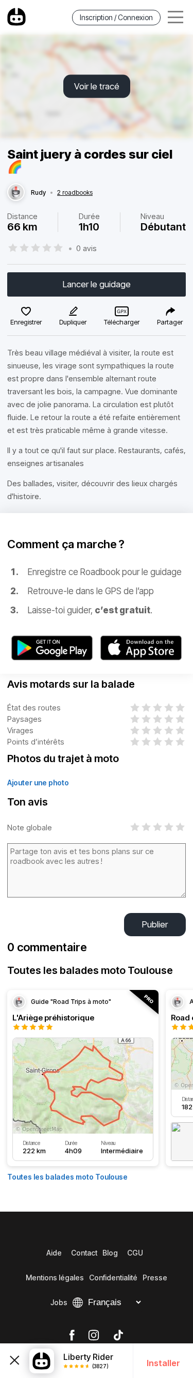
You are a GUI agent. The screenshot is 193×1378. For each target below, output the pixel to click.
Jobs (58, 1302)
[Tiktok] (118, 1335)
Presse (155, 1277)
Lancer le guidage (97, 284)
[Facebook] (72, 1335)
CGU (135, 1252)
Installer (163, 1363)
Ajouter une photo (38, 782)
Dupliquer (72, 322)
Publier (155, 924)
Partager (170, 322)
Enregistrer (26, 322)
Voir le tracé (96, 86)
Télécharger (121, 322)
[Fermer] (14, 1360)
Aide (54, 1252)
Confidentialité (113, 1277)
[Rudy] (16, 192)
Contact (84, 1252)
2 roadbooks (75, 193)
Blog (110, 1252)
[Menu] (175, 17)
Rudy (38, 193)
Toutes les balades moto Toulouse (67, 1176)
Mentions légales (55, 1277)
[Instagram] (93, 1335)
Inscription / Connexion (116, 17)
